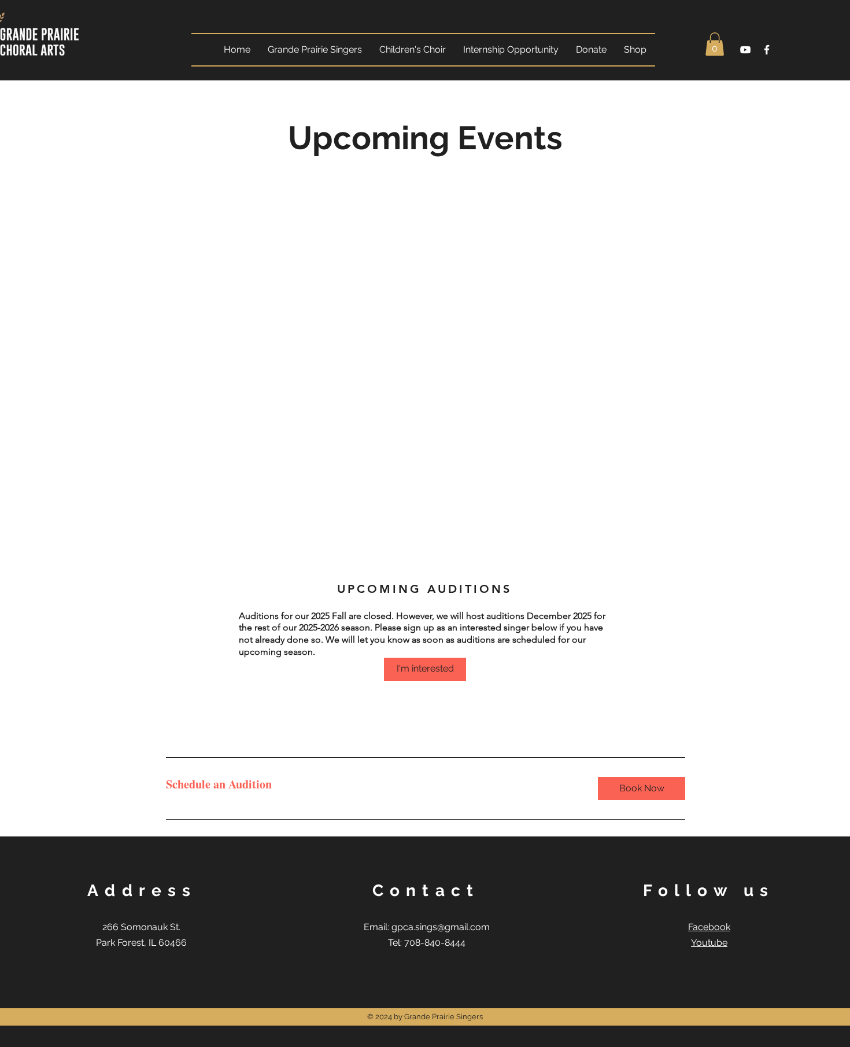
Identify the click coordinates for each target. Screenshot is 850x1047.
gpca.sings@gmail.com (440, 926)
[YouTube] (745, 49)
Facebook (709, 926)
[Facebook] (766, 49)
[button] (715, 44)
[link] (372, 784)
